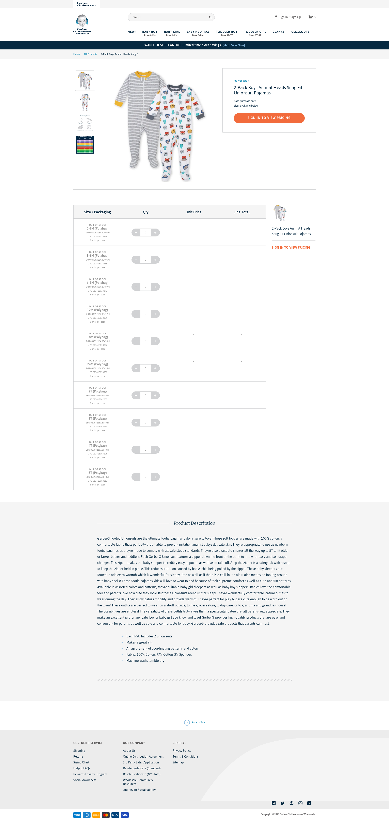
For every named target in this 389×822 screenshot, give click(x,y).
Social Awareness (84, 780)
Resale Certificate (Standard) (142, 768)
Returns (78, 756)
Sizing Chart (81, 762)
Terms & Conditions (185, 756)
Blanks (279, 31)
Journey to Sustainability (139, 789)
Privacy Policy (182, 750)
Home (76, 54)
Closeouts (300, 31)
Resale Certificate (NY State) (141, 774)
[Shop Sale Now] (234, 45)
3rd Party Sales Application (141, 762)
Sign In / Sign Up (289, 17)
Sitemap (178, 762)
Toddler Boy (226, 33)
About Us (129, 750)
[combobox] (171, 17)
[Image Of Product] (159, 125)
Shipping (79, 750)
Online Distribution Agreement (143, 756)
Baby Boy (149, 33)
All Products (90, 54)
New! (132, 31)
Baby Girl (172, 33)
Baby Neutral (197, 33)
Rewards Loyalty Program (90, 774)
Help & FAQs (81, 768)
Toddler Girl (255, 33)
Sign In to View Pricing (269, 118)
